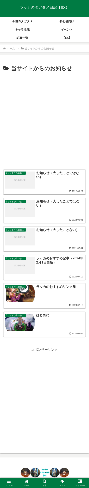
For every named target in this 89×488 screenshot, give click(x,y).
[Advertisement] (44, 120)
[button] (80, 483)
